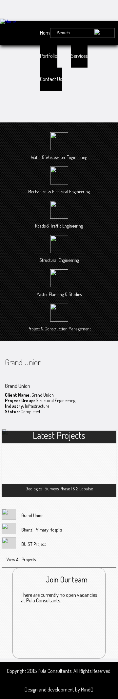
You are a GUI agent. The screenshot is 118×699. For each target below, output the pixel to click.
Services (79, 56)
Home (46, 32)
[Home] (21, 21)
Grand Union (32, 515)
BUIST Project (33, 544)
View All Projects (21, 559)
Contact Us (51, 79)
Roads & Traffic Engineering (59, 226)
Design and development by (59, 689)
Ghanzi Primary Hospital (42, 529)
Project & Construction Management (59, 328)
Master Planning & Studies (59, 294)
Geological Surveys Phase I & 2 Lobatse (59, 488)
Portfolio (48, 56)
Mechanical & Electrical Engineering (59, 191)
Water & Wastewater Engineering (59, 157)
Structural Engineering (59, 260)
